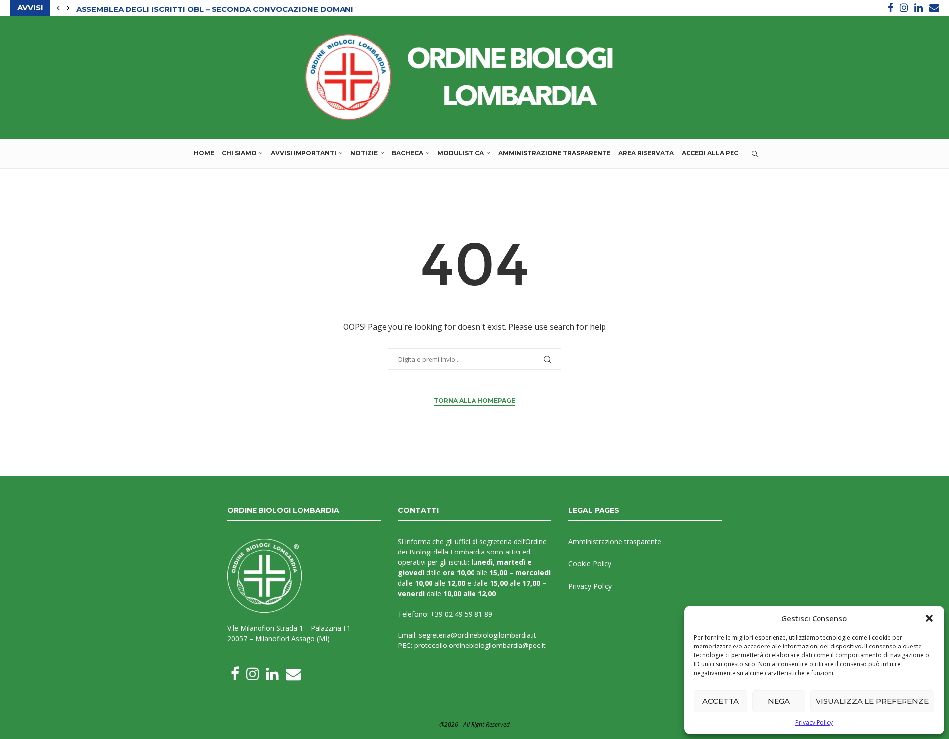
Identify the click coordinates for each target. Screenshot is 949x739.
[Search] (755, 153)
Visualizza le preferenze (872, 701)
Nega (779, 701)
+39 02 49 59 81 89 (461, 614)
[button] (929, 618)
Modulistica (460, 153)
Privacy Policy (814, 722)
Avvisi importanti (303, 153)
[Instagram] (904, 8)
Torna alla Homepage (474, 400)
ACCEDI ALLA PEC (710, 153)
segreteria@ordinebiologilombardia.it (477, 635)
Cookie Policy (589, 563)
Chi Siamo (239, 153)
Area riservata (646, 153)
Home (204, 153)
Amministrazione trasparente (554, 153)
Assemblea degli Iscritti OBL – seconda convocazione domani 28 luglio (236, 8)
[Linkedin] (918, 8)
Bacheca (407, 153)
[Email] (934, 8)
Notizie (364, 153)
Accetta (720, 701)
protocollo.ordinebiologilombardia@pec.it (480, 645)
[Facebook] (890, 8)
